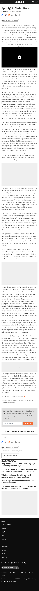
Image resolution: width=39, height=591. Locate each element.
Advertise (4, 543)
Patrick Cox (5, 11)
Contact (4, 550)
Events (4, 528)
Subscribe (28, 423)
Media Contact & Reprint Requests (12, 451)
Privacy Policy (28, 573)
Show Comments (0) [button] (11, 455)
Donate (4, 539)
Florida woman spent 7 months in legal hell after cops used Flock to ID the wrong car (19, 470)
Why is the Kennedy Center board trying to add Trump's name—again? (19, 464)
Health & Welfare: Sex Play (19, 431)
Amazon (4, 557)
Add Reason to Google (11, 20)
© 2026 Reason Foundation (9, 573)
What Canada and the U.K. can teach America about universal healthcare (16, 476)
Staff (3, 532)
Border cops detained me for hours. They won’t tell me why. (18, 481)
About (3, 521)
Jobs (3, 536)
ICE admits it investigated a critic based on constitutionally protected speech (19, 487)
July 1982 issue (17, 11)
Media (3, 554)
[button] (36, 2)
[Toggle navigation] (2, 1)
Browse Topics (6, 525)
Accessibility (21, 573)
